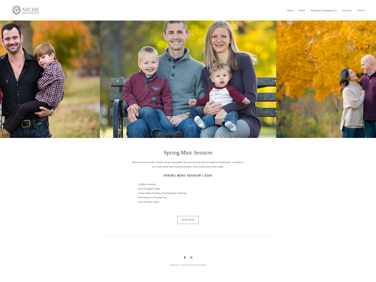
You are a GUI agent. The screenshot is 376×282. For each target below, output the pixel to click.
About (302, 10)
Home (290, 10)
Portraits (347, 10)
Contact (361, 10)
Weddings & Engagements (324, 10)
